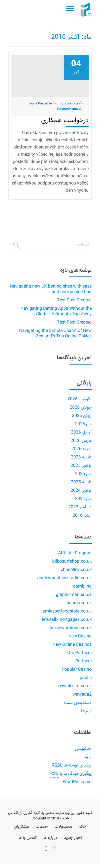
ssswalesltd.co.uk (74, 686)
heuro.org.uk (79, 603)
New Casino (80, 636)
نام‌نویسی (83, 748)
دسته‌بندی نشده (78, 702)
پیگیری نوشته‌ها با (72, 765)
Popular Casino (77, 669)
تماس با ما (27, 837)
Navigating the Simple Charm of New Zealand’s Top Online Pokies (55, 333)
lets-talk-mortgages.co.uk (67, 619)
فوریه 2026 (81, 449)
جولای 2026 (81, 407)
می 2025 (83, 474)
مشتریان (21, 826)
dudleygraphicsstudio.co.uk (64, 578)
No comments (67, 109)
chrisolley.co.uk (76, 569)
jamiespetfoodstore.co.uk (66, 611)
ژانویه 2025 (81, 482)
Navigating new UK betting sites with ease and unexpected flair (51, 289)
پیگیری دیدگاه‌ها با (71, 773)
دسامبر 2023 (80, 507)
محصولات (63, 826)
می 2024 (83, 499)
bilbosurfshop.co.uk (72, 561)
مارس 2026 (81, 440)
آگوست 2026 (80, 399)
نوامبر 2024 (81, 490)
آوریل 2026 (81, 432)
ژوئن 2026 (82, 415)
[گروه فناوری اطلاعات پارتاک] (87, 9)
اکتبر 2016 (82, 515)
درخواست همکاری (65, 120)
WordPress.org (77, 782)
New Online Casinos (72, 644)
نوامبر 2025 (81, 465)
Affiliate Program (75, 553)
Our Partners (79, 653)
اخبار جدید (73, 837)
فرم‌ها (33, 103)
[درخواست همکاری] (50, 73)
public (86, 678)
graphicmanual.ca (74, 594)
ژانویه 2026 (81, 457)
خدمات (42, 826)
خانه (82, 826)
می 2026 (83, 424)
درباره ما (50, 837)
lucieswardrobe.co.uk (71, 628)
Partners (83, 661)
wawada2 (82, 694)
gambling (82, 586)
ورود (88, 757)
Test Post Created (74, 300)
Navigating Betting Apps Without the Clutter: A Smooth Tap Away (56, 311)
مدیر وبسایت (69, 103)
